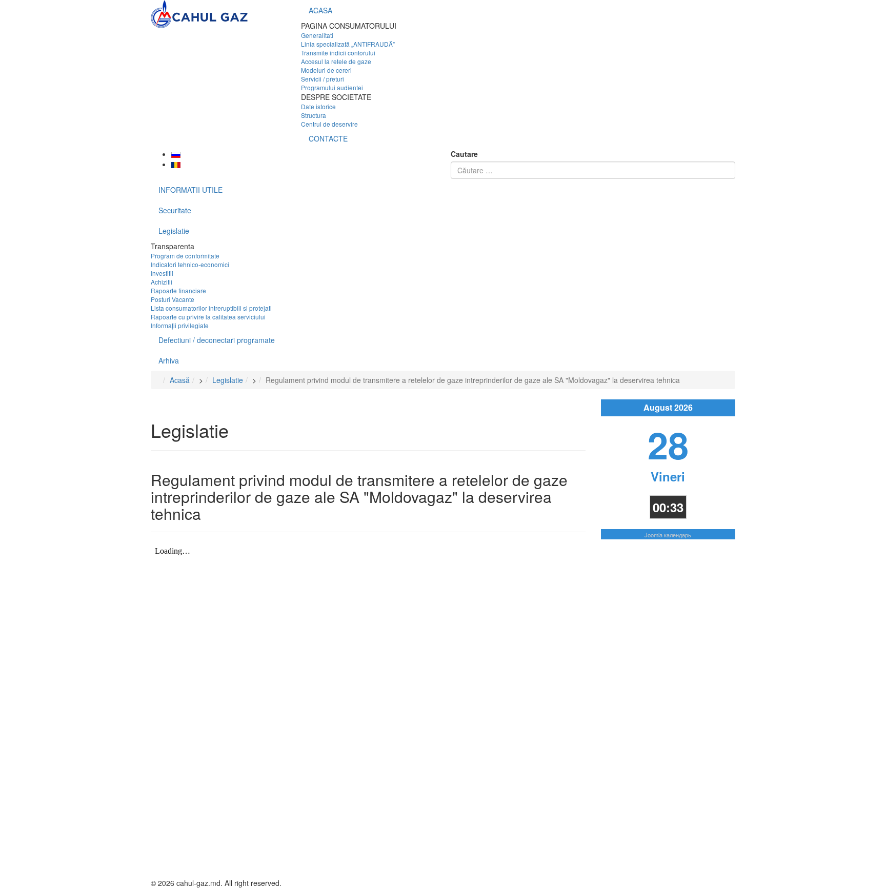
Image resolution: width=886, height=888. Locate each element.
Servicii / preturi (322, 78)
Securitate (174, 210)
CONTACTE (328, 138)
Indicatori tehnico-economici (190, 264)
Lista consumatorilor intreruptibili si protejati (211, 308)
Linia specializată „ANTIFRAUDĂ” (348, 43)
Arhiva (168, 360)
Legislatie (173, 231)
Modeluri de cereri (326, 70)
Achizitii (161, 281)
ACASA (320, 10)
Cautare (464, 154)
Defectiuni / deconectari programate (216, 340)
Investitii (162, 273)
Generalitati (317, 35)
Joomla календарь (668, 535)
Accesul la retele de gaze (336, 61)
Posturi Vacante (172, 299)
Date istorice (318, 106)
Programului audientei (332, 87)
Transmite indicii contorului (338, 52)
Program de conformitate (185, 255)
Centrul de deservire (329, 123)
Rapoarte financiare (178, 290)
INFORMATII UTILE (190, 190)
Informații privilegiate (180, 325)
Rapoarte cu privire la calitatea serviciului (208, 316)
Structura (313, 115)
